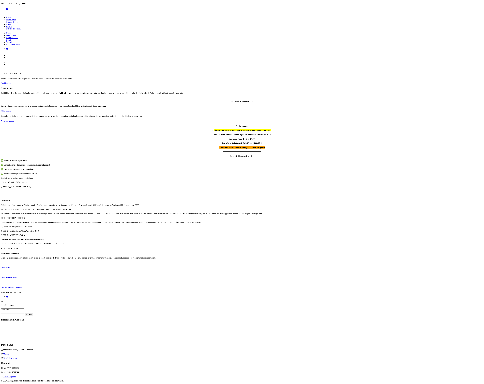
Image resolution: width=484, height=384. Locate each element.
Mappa (6, 354)
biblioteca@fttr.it (9, 376)
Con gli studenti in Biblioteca (10, 277)
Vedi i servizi (6, 83)
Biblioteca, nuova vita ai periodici (11, 287)
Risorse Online (12, 22)
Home (8, 17)
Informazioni (11, 20)
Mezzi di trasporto (10, 358)
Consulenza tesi (5, 267)
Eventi (8, 24)
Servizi (9, 26)
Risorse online (6, 111)
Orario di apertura (8, 121)
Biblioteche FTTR (13, 29)
